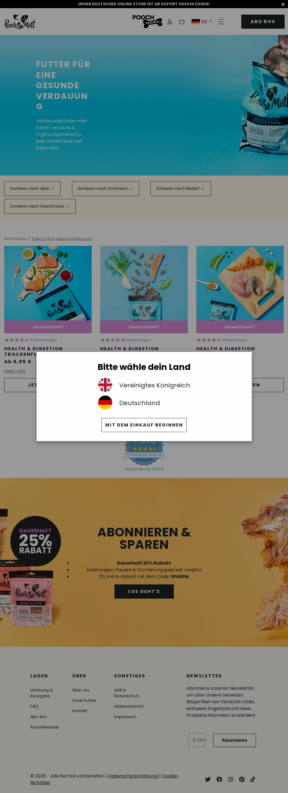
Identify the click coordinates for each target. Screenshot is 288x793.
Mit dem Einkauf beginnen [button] (144, 425)
